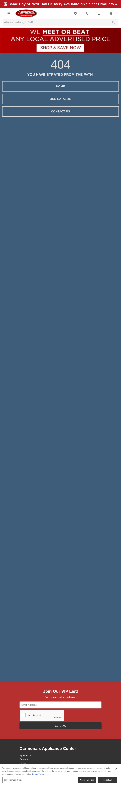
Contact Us (60, 111)
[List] (75, 13)
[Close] (116, 768)
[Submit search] (113, 22)
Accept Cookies (87, 780)
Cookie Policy (38, 774)
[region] (60, 775)
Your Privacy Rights (13, 780)
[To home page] (26, 13)
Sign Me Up (60, 726)
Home (60, 86)
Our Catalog (60, 99)
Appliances (25, 755)
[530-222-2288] (99, 13)
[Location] (87, 13)
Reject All (107, 780)
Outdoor (23, 759)
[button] (8, 13)
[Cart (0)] (111, 13)
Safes (22, 763)
